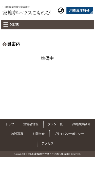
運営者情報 (31, 124)
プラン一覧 (55, 124)
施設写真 (17, 134)
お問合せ (38, 134)
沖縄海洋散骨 (81, 124)
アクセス (48, 143)
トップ (9, 124)
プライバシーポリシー (69, 134)
